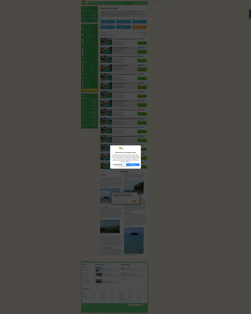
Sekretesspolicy (121, 166)
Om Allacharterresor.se (128, 166)
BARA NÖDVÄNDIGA (118, 164)
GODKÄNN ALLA (132, 164)
